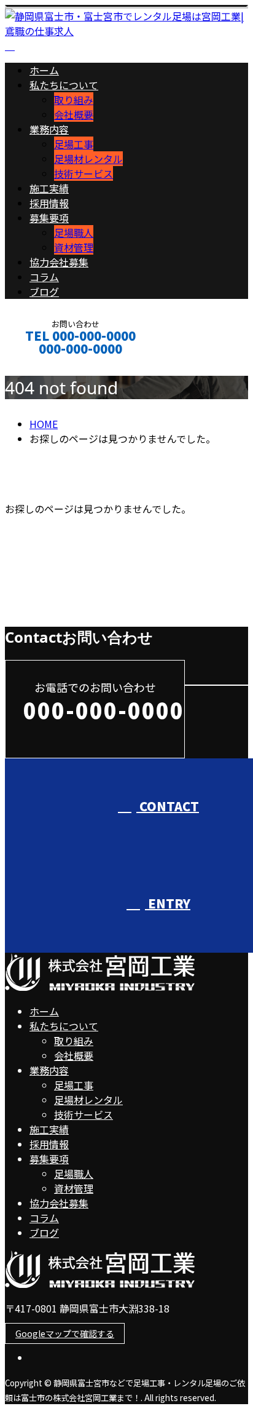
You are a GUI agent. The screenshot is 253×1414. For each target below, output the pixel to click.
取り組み (73, 99)
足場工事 (73, 144)
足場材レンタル (88, 158)
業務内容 (49, 129)
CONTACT (48, 365)
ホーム (44, 70)
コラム (44, 276)
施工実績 (49, 188)
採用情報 (49, 203)
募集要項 (49, 217)
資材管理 (73, 247)
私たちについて (63, 84)
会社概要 (73, 114)
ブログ (44, 291)
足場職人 (73, 232)
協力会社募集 (58, 262)
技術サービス (83, 173)
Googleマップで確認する (64, 1333)
